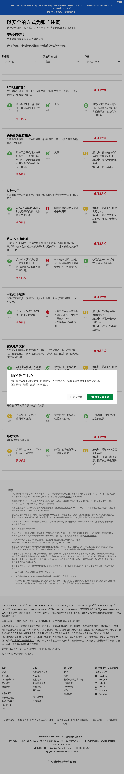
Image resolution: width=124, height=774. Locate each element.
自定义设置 (76, 397)
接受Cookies (102, 397)
